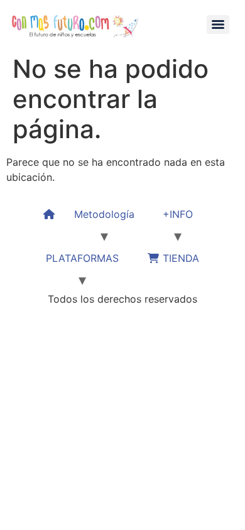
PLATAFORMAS (82, 258)
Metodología (104, 214)
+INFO (178, 214)
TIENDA (179, 258)
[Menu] (218, 24)
